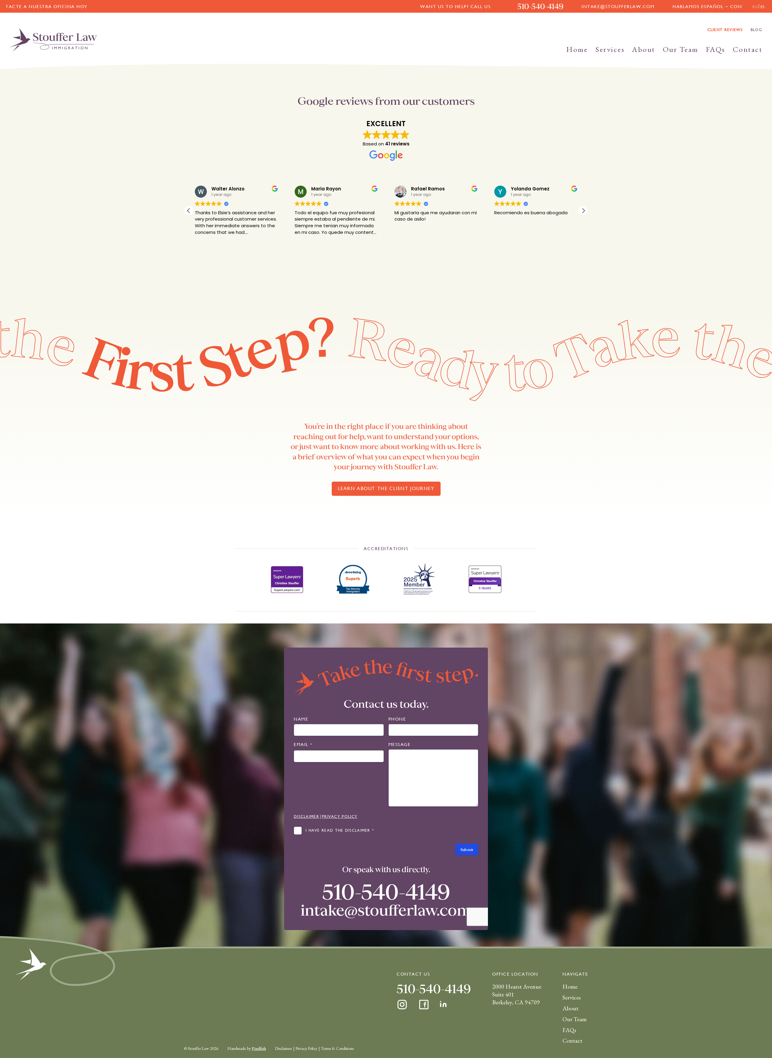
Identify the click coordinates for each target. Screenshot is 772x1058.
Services (610, 49)
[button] (583, 210)
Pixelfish (259, 1048)
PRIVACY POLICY (339, 816)
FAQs (715, 49)
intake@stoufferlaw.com (468, 6)
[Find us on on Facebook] (423, 1004)
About (643, 49)
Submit (466, 849)
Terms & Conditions (337, 1048)
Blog (756, 29)
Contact (748, 49)
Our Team (680, 49)
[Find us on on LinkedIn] (444, 1005)
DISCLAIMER (306, 816)
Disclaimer (283, 1048)
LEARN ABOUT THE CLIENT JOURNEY (386, 488)
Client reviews (725, 29)
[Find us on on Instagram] (402, 1004)
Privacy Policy (306, 1048)
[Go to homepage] (53, 40)
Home (577, 49)
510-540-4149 (391, 6)
